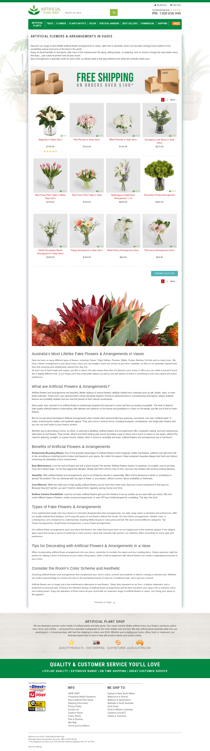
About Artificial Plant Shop (80, 699)
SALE (176, 23)
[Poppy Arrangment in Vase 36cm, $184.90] (87, 231)
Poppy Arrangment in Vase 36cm (87, 250)
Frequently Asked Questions (82, 696)
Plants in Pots (77, 23)
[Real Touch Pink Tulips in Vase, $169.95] (87, 175)
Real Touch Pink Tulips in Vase (87, 194)
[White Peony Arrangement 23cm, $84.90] (123, 231)
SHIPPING (162, 23)
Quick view (50, 130)
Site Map (72, 722)
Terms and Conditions (78, 725)
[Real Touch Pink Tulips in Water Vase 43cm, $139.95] (50, 175)
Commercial (148, 23)
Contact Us (73, 709)
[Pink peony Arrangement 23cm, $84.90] (160, 231)
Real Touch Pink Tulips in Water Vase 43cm (50, 196)
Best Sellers (130, 23)
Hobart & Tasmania (117, 715)
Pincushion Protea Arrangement (159, 194)
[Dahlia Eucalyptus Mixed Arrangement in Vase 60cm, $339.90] (50, 231)
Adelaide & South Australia (120, 703)
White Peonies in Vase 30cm (123, 139)
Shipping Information (78, 703)
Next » (173, 99)
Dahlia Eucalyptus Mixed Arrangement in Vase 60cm (50, 252)
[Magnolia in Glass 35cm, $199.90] (50, 120)
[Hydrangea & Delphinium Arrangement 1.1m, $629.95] (123, 175)
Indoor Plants (74, 715)
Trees (50, 23)
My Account (162, 5)
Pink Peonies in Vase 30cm (87, 139)
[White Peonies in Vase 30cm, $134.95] (123, 120)
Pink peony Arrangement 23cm (160, 250)
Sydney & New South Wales (121, 693)
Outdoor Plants (75, 712)
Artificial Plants (37, 24)
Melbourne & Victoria (118, 696)
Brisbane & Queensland (119, 699)
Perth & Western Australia (120, 709)
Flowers (61, 23)
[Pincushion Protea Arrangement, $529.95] (160, 175)
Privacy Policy (74, 706)
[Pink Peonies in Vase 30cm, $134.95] (87, 120)
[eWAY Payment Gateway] (36, 705)
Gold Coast (113, 706)
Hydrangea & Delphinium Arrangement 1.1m (123, 196)
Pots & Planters (75, 719)
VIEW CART (74, 693)
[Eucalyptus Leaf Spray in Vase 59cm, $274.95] (160, 120)
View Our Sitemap (35, 746)
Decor (92, 23)
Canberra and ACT (117, 712)
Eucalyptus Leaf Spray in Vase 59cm (159, 141)
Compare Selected (164, 273)
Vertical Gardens (109, 23)
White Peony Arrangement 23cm (123, 250)
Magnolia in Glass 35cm (50, 139)
